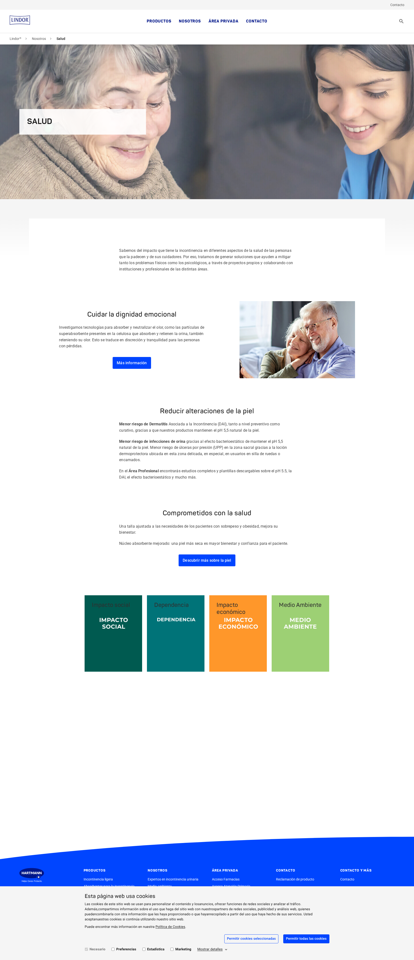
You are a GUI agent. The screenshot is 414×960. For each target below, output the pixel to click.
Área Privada (224, 21)
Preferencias (126, 949)
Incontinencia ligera (98, 879)
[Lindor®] (20, 21)
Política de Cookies (170, 927)
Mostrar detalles (210, 949)
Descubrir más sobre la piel (207, 560)
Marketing (183, 949)
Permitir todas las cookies (306, 939)
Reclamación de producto (295, 879)
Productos (159, 21)
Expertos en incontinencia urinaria (173, 879)
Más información (132, 363)
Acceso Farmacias (226, 879)
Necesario (98, 949)
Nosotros (190, 21)
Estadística (156, 949)
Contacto (397, 5)
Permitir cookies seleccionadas (251, 939)
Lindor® (15, 39)
